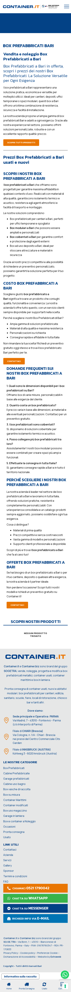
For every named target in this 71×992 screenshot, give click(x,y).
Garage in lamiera (13, 816)
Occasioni (9, 826)
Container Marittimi (14, 800)
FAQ (5, 881)
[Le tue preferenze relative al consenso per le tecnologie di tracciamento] (65, 986)
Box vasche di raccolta (16, 789)
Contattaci (9, 849)
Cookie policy (27, 952)
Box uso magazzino (15, 810)
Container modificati (15, 805)
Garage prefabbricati (16, 778)
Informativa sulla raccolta (20, 976)
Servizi (7, 860)
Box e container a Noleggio (19, 821)
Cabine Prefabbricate (16, 773)
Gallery (7, 865)
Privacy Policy (10, 952)
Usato (7, 837)
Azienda (8, 855)
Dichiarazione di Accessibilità (19, 956)
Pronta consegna (13, 832)
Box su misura (11, 794)
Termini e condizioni (15, 876)
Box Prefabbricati (13, 768)
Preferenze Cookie (47, 952)
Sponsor (8, 871)
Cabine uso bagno (14, 784)
